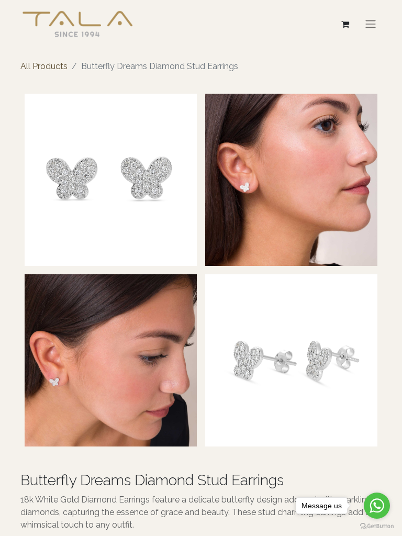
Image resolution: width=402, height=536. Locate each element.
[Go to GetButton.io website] (377, 525)
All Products (44, 66)
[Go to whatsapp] (377, 506)
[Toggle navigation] (371, 24)
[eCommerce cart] (344, 24)
